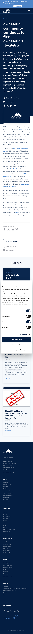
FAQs (4, 569)
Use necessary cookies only (16, 350)
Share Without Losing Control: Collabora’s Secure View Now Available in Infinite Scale (16, 414)
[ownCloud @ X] (11, 611)
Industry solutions (8, 495)
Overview (5, 482)
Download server (7, 461)
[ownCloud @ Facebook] (4, 611)
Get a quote (6, 502)
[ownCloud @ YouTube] (8, 611)
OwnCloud (13, 169)
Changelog (6, 497)
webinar (9, 210)
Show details (23, 334)
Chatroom (6, 553)
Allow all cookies (16, 339)
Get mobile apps (7, 465)
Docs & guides (7, 563)
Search (8, 618)
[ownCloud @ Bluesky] (15, 106)
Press (4, 523)
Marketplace (6, 550)
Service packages (7, 565)
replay (17, 212)
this (20, 129)
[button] (17, 616)
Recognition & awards (9, 529)
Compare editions (8, 491)
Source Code (6, 544)
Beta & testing (7, 546)
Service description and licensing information (15, 588)
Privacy (5, 593)
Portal (5, 571)
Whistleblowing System (9, 590)
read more (8, 378)
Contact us (6, 527)
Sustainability (6, 531)
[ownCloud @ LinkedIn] (15, 611)
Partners (5, 518)
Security (5, 499)
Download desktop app (9, 463)
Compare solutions (8, 493)
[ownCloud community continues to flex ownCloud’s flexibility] (4, 106)
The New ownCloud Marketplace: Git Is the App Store (16, 354)
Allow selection (16, 345)
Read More (18, 6)
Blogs (4, 525)
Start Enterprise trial (8, 470)
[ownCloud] (6, 10)
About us (5, 512)
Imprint (5, 595)
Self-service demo (8, 472)
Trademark (6, 586)
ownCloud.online (7, 467)
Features (5, 486)
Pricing (5, 489)
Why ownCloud (7, 484)
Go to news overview (12, 241)
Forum (5, 548)
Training (5, 574)
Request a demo (7, 576)
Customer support (8, 567)
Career (5, 520)
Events (5, 514)
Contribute (6, 542)
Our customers (7, 516)
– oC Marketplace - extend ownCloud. (17, 2)
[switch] (28, 316)
